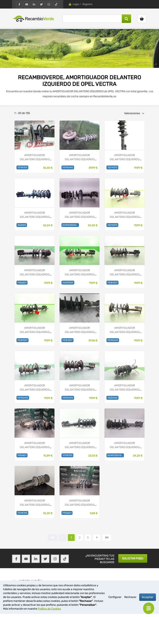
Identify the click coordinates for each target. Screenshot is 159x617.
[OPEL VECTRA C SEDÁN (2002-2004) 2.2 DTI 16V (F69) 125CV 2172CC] (34, 480)
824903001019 (115, 455)
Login (76, 4)
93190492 (67, 167)
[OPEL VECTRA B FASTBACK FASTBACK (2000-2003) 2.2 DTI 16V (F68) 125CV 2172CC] (79, 250)
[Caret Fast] (62, 537)
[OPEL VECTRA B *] (79, 192)
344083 (21, 225)
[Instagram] (49, 4)
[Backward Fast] (52, 537)
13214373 (112, 167)
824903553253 (70, 225)
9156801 (22, 282)
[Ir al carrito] (141, 18)
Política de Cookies (49, 608)
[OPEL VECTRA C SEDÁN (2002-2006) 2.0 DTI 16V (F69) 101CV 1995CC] (34, 307)
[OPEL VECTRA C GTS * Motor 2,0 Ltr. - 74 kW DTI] (34, 135)
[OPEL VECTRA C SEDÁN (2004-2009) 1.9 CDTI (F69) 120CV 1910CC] (79, 135)
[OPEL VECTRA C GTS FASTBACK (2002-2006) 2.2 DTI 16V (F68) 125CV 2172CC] (79, 307)
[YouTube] (27, 4)
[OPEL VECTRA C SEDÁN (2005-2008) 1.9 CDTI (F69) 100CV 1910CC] (124, 307)
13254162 (112, 397)
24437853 (67, 282)
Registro (87, 4)
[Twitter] (41, 4)
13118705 (22, 167)
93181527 (112, 282)
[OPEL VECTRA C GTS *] (34, 192)
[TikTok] (56, 4)
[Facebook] (19, 4)
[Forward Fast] (106, 537)
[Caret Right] (97, 537)
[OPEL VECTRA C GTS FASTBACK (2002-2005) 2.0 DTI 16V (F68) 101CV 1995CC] (124, 250)
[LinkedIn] (34, 4)
